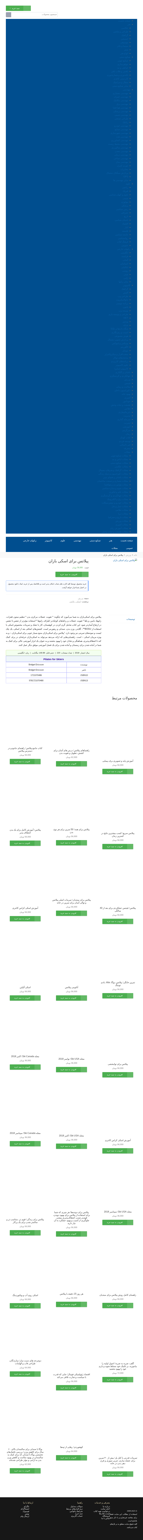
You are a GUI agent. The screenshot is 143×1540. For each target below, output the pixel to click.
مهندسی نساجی (121, 158)
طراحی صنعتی (121, 118)
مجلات (127, 452)
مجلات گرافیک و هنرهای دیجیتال (113, 470)
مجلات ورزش (121, 521)
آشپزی (127, 397)
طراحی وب (123, 296)
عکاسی (124, 28)
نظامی (127, 408)
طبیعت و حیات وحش (120, 405)
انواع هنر (124, 53)
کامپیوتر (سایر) (121, 368)
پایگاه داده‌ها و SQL (119, 329)
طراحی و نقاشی (120, 31)
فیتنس (127, 383)
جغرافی (124, 213)
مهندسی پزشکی (120, 111)
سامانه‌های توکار (120, 358)
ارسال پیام (26, 1516)
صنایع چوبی (123, 60)
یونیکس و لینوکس (120, 343)
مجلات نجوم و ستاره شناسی (115, 488)
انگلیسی (124, 252)
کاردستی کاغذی (121, 78)
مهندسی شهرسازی (119, 133)
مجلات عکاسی (121, 466)
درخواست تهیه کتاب (102, 1511)
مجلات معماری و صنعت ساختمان (112, 481)
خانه (135, 555)
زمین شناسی (122, 209)
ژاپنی (125, 278)
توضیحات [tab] (130, 619)
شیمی (125, 198)
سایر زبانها (123, 281)
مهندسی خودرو (121, 126)
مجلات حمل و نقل (120, 506)
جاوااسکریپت (122, 300)
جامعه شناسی (121, 234)
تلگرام (27, 1506)
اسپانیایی (124, 263)
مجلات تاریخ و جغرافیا (118, 517)
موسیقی (124, 42)
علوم (128, 184)
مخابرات (124, 169)
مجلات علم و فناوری (118, 492)
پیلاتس (72, 601)
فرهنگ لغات (122, 242)
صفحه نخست (124, 20)
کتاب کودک (125, 437)
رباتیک (125, 122)
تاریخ (126, 216)
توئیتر (28, 1514)
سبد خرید (79, 1513)
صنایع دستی (124, 57)
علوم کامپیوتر (122, 365)
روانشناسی (123, 238)
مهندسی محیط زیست (118, 144)
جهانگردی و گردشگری (120, 376)
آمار (126, 227)
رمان (128, 434)
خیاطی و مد (122, 68)
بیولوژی (124, 202)
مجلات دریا (123, 513)
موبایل (125, 350)
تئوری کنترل (122, 165)
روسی (125, 271)
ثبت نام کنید (10, 3)
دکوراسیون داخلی (122, 390)
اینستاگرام (26, 1509)
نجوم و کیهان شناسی (118, 194)
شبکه (125, 325)
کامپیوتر (126, 285)
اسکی (78, 601)
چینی (126, 274)
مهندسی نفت (122, 136)
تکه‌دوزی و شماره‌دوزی (117, 75)
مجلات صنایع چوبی (119, 455)
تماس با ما (105, 1518)
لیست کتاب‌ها (104, 1513)
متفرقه (127, 448)
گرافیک (124, 35)
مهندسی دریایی (121, 155)
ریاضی (125, 187)
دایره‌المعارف (124, 412)
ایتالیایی (124, 267)
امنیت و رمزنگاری (119, 332)
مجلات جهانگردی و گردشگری (114, 495)
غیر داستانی (125, 445)
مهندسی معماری (120, 93)
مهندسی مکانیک (121, 100)
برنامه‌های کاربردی (119, 361)
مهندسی (126, 89)
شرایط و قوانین (76, 1511)
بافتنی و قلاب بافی (119, 71)
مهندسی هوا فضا (120, 107)
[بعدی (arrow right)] (138, 770)
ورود (20, 3)
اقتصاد (125, 223)
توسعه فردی (124, 441)
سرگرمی (126, 430)
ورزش (127, 379)
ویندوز (125, 321)
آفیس (125, 292)
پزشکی (124, 205)
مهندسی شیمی (121, 115)
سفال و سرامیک (120, 82)
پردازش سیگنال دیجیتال (117, 173)
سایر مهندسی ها (120, 180)
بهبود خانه (126, 394)
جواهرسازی (122, 64)
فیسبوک (27, 1511)
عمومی (124, 245)
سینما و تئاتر (122, 46)
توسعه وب (123, 310)
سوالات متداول (76, 1506)
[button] (117, 771)
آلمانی (125, 260)
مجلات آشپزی (121, 524)
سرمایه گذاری (123, 419)
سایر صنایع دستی (120, 86)
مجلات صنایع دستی (119, 463)
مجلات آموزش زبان (119, 528)
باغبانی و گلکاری (122, 372)
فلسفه (125, 231)
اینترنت (127, 423)
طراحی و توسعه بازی (118, 314)
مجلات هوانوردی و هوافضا (116, 484)
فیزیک (125, 191)
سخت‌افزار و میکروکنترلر (116, 354)
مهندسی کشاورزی (119, 140)
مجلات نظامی (121, 510)
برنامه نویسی (122, 303)
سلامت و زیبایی (123, 387)
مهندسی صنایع (121, 129)
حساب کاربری (77, 1516)
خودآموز (126, 401)
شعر (126, 49)
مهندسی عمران (121, 97)
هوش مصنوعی (121, 336)
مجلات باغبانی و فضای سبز (115, 477)
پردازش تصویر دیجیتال (118, 339)
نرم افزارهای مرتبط (74, 1509)
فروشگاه (106, 1516)
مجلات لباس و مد (120, 459)
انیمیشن (124, 39)
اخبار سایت (105, 1509)
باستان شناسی (121, 220)
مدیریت (126, 416)
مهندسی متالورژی (119, 147)
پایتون (125, 307)
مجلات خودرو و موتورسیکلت (115, 503)
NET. (125, 318)
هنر (128, 24)
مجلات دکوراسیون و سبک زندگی (113, 474)
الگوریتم (124, 347)
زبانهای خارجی (123, 249)
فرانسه (124, 256)
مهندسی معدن (121, 151)
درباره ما (106, 1506)
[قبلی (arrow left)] (5, 770)
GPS (125, 176)
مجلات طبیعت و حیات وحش (115, 532)
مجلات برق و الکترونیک (117, 499)
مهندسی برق (122, 104)
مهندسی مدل (122, 162)
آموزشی (126, 426)
